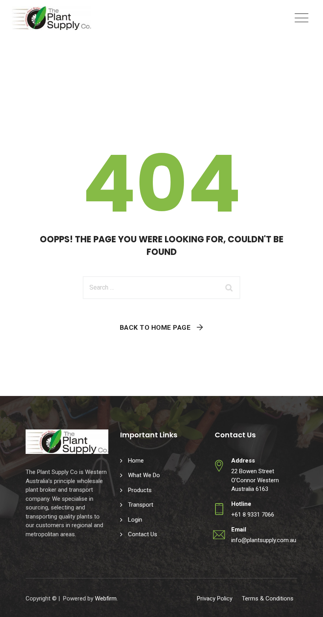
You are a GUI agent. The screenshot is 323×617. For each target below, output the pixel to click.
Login (135, 519)
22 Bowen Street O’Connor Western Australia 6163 (255, 480)
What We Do (144, 475)
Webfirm (106, 598)
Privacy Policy (214, 598)
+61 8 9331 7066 (252, 514)
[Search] (230, 287)
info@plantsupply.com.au (263, 540)
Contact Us (142, 534)
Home (136, 460)
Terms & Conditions (267, 598)
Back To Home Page (155, 327)
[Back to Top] (306, 604)
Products (140, 490)
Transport (140, 504)
